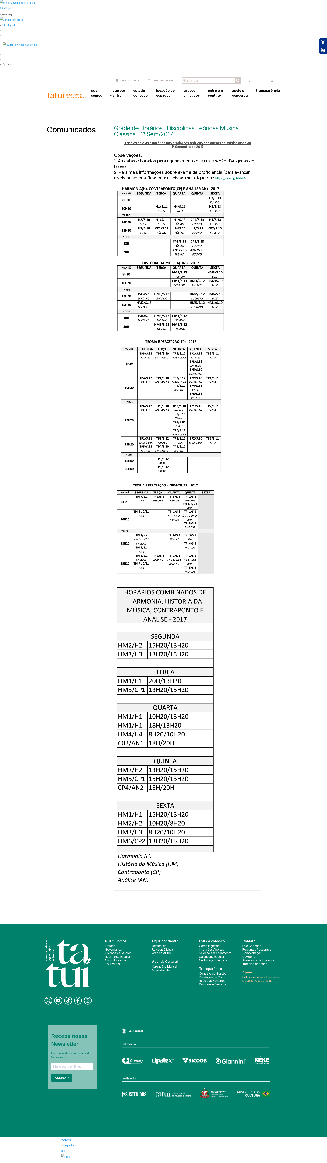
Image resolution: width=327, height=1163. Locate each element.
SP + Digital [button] (9, 25)
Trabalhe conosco (254, 964)
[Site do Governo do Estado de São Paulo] (17, 2)
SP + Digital (6, 8)
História (110, 946)
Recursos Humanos (212, 981)
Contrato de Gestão (212, 973)
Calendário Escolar (211, 957)
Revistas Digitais (163, 949)
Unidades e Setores (118, 953)
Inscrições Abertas (211, 949)
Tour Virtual (112, 964)
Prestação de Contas (213, 977)
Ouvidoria (248, 957)
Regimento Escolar (117, 957)
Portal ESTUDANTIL (163, 80)
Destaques (159, 946)
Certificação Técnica (213, 960)
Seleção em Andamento (215, 953)
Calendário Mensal (164, 966)
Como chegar (251, 953)
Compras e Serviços (212, 984)
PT (261, 80)
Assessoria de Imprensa (258, 960)
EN (250, 80)
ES (272, 80)
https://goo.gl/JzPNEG (230, 178)
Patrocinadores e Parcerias (260, 977)
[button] (20, 44)
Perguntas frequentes (256, 949)
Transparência (68, 1145)
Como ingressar (209, 946)
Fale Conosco (251, 946)
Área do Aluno (161, 953)
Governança (113, 949)
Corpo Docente (115, 960)
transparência (268, 90)
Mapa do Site (161, 970)
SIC (63, 1151)
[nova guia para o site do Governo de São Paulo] (12, 19)
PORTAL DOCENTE (129, 80)
